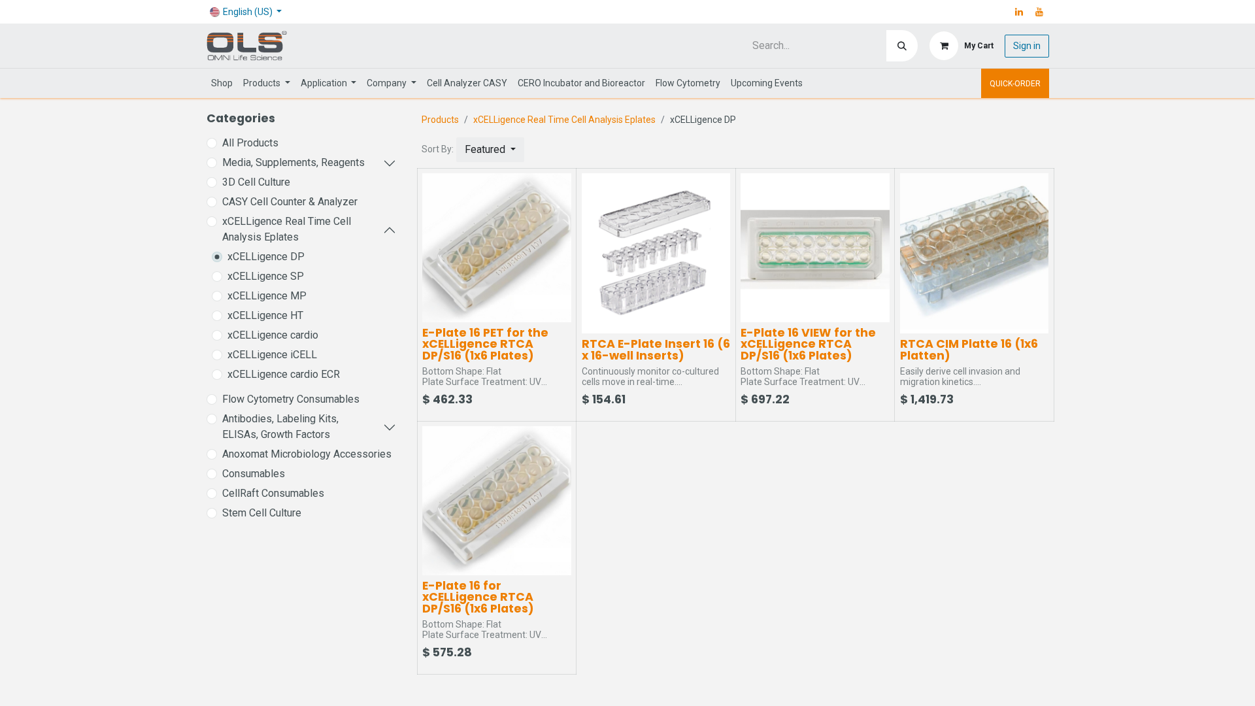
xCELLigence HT (265, 315)
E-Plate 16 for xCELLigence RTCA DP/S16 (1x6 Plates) (478, 597)
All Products (250, 143)
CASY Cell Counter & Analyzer (290, 201)
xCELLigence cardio (272, 335)
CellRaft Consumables (273, 493)
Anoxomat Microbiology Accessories (307, 454)
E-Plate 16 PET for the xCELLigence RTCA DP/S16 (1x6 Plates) (485, 344)
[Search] (902, 45)
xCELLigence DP (266, 256)
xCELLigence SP (265, 276)
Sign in (1027, 46)
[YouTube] (1039, 12)
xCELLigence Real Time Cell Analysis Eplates (286, 229)
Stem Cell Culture (261, 513)
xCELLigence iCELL (272, 354)
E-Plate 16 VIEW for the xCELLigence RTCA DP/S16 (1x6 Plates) (808, 344)
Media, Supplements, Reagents (293, 162)
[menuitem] (222, 83)
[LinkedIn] (1019, 12)
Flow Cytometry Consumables (291, 399)
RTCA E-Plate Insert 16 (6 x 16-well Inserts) (656, 349)
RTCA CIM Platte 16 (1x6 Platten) (969, 349)
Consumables (253, 473)
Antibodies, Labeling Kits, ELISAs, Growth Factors (280, 426)
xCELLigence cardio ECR (283, 374)
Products (440, 119)
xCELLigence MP (267, 296)
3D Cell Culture (256, 182)
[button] (490, 149)
